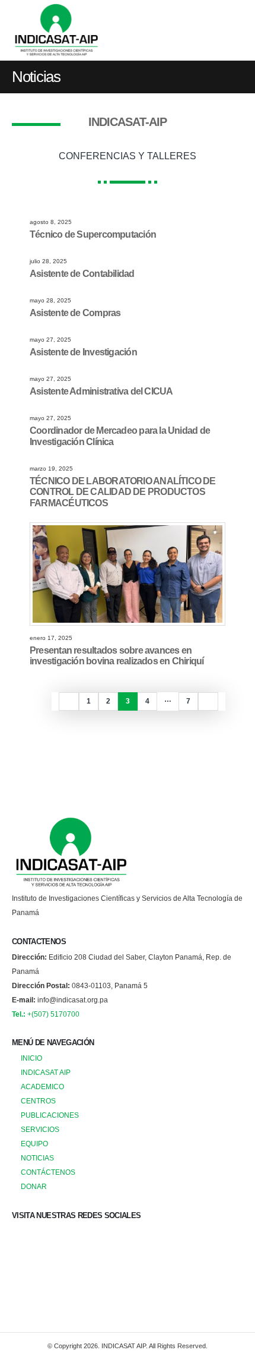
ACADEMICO (42, 1086)
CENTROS (38, 1101)
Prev (69, 701)
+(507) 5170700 (45, 1014)
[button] (232, 30)
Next (208, 701)
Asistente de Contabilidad (82, 274)
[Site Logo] (56, 30)
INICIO (31, 1058)
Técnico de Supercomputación (93, 234)
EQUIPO (34, 1143)
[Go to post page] (128, 573)
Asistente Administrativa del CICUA (101, 391)
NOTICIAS (37, 1158)
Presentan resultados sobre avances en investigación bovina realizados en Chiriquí (116, 656)
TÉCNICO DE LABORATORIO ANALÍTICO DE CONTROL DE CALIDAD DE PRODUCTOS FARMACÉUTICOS (123, 492)
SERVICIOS (40, 1129)
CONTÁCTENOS (48, 1172)
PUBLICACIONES (50, 1115)
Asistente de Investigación (83, 352)
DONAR (34, 1186)
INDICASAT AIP (46, 1072)
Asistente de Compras (75, 313)
